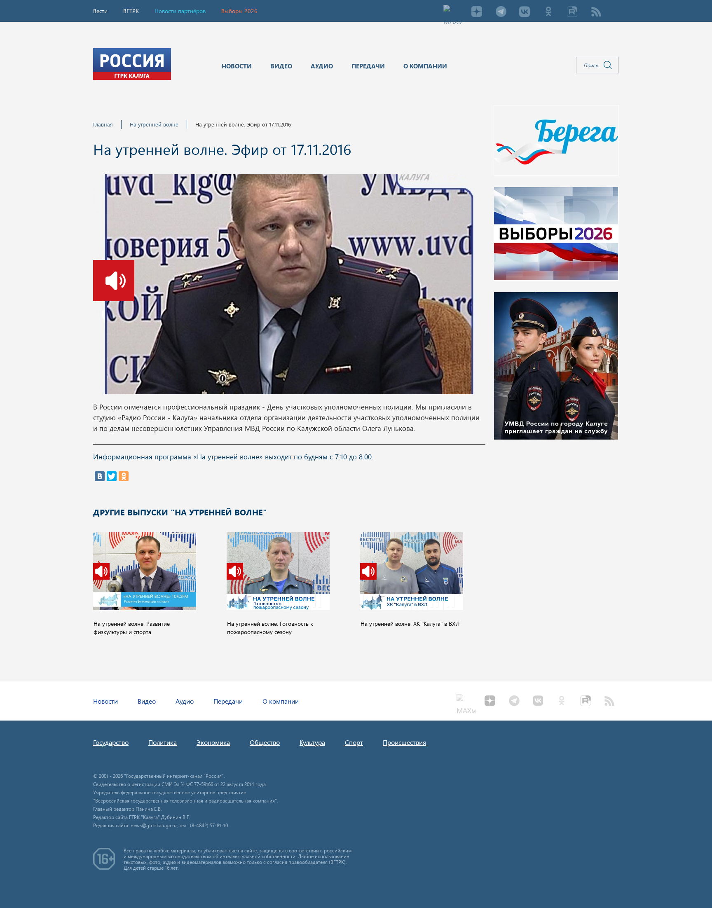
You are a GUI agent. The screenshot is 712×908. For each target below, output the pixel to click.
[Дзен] (476, 12)
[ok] (548, 12)
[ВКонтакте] (100, 476)
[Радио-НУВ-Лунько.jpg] (289, 286)
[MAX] (452, 12)
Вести (100, 11)
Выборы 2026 (239, 11)
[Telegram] (500, 12)
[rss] (596, 12)
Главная (103, 124)
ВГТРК (131, 11)
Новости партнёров (180, 11)
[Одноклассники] (124, 476)
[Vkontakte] (524, 12)
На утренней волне (154, 124)
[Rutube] (572, 12)
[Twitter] (112, 476)
